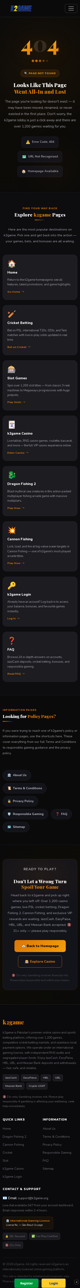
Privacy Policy (20, 801)
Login (53, 1283)
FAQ (61, 814)
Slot (5, 1161)
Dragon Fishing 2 (14, 1137)
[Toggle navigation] (71, 8)
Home (7, 1129)
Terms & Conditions (24, 788)
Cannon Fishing (13, 1145)
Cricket (7, 1153)
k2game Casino (13, 1169)
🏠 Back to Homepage (40, 946)
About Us (16, 775)
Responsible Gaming (25, 814)
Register (26, 1283)
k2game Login (12, 1177)
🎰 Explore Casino (40, 961)
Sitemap (16, 827)
